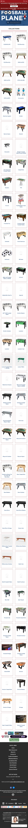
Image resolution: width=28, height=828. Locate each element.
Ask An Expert (13, 765)
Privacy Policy (13, 767)
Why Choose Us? (13, 749)
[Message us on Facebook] (14, 788)
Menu (3, 1)
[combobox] (14, 22)
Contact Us (13, 754)
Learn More (20, 792)
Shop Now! (14, 6)
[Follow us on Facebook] (11, 788)
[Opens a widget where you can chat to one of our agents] (19, 820)
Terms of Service (13, 769)
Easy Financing (13, 762)
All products (14, 799)
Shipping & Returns (13, 758)
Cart (26, 1)
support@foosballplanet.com (17, 781)
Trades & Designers (13, 756)
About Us (13, 752)
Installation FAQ (13, 760)
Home (13, 747)
